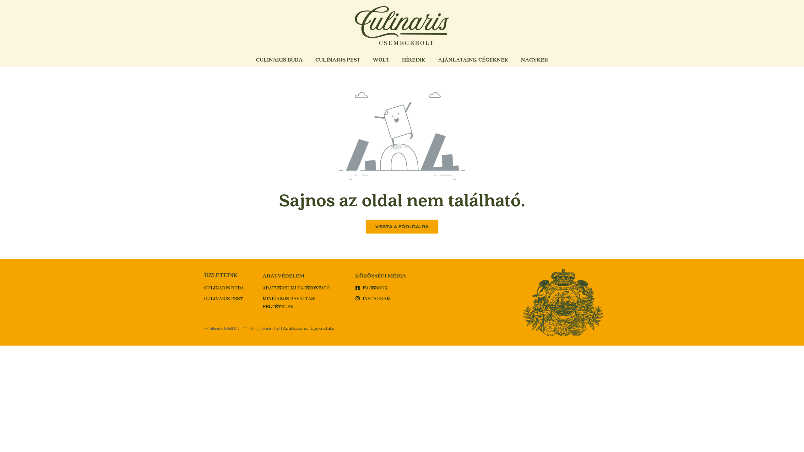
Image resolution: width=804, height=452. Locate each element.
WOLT (381, 59)
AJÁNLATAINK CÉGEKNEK (473, 59)
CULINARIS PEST (337, 59)
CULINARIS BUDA (279, 59)
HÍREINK (414, 59)
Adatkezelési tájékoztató (308, 328)
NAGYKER (534, 59)
